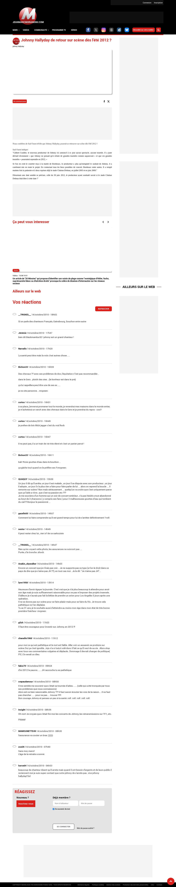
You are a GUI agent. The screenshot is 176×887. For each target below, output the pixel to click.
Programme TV (59, 30)
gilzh (20, 622)
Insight (21, 709)
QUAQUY (22, 479)
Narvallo (22, 348)
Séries (74, 30)
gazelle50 (23, 513)
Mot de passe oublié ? (85, 828)
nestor (21, 529)
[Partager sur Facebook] (104, 101)
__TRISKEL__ (24, 314)
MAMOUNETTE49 (27, 731)
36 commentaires (19, 101)
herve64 (22, 765)
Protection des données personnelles (135, 885)
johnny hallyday (18, 46)
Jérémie (22, 332)
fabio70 (22, 665)
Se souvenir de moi (62, 809)
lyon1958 (23, 582)
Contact (159, 885)
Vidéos (26, 30)
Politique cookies (98, 885)
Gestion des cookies (113, 885)
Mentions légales (83, 885)
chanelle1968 (25, 638)
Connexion (147, 2)
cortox (21, 402)
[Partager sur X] (109, 101)
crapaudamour (25, 681)
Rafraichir (103, 309)
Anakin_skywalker (27, 563)
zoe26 (21, 746)
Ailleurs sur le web (139, 286)
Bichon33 (23, 366)
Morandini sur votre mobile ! (143, 30)
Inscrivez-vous (25, 803)
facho (16, 270)
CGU (152, 885)
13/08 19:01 (23, 275)
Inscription (158, 2)
